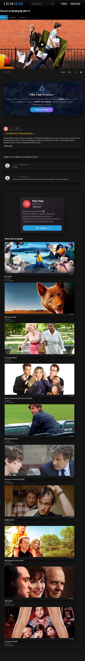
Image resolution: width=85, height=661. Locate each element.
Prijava (64, 4)
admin (8, 279)
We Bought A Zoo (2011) (14, 560)
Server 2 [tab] (13, 17)
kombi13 (16, 164)
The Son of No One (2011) (14, 479)
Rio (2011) (8, 276)
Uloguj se (7, 157)
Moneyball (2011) (11, 439)
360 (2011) (9, 601)
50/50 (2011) (9, 520)
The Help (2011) (11, 358)
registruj (17, 157)
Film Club (13, 128)
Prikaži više (8, 146)
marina (16, 177)
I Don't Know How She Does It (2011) (18, 398)
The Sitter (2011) (11, 641)
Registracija (75, 4)
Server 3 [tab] (23, 17)
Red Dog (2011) (10, 317)
